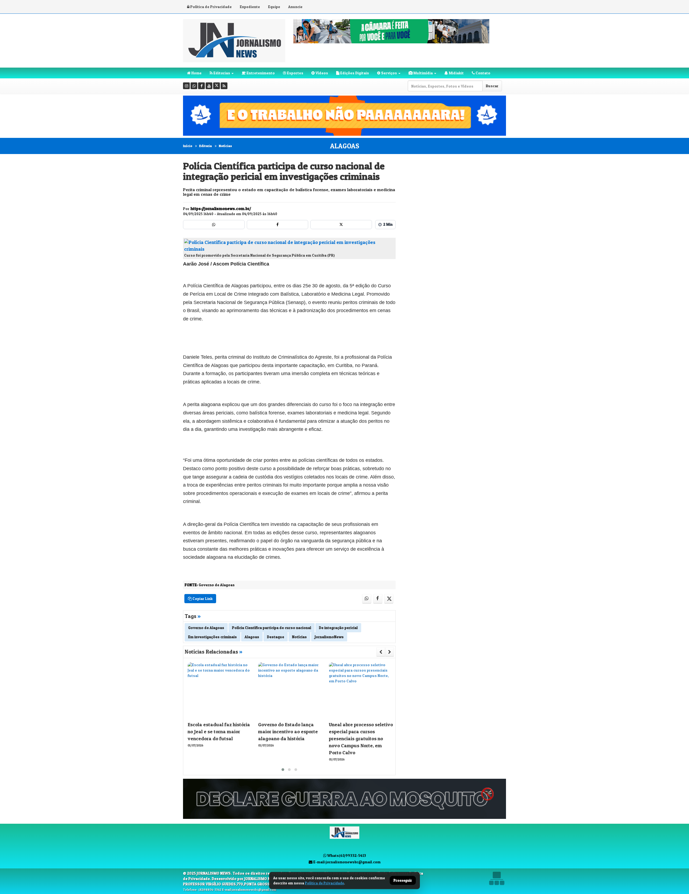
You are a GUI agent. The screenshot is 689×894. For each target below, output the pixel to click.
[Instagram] (186, 85)
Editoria (205, 146)
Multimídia (423, 73)
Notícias (225, 146)
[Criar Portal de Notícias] (496, 878)
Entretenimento (260, 73)
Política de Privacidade (210, 6)
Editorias (221, 73)
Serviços (388, 73)
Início (187, 146)
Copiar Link (202, 598)
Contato (482, 73)
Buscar (492, 85)
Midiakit (456, 73)
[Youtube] (209, 85)
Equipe (274, 6)
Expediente (250, 6)
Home (196, 73)
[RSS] (224, 85)
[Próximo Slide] (389, 651)
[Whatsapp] (194, 85)
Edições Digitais (354, 73)
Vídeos (321, 73)
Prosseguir (402, 880)
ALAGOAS (344, 146)
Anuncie (295, 6)
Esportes (294, 73)
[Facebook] (201, 85)
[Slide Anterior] (380, 651)
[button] (283, 769)
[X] (216, 85)
